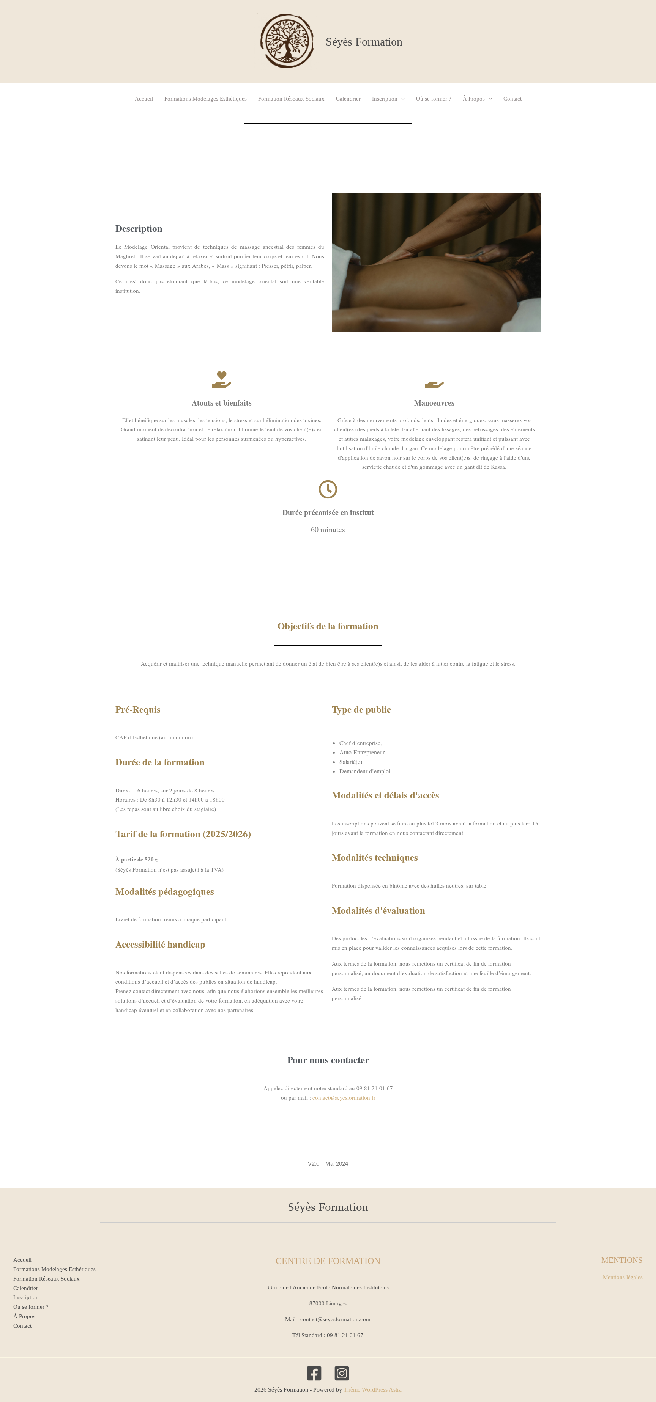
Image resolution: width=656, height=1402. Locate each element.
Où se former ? (433, 99)
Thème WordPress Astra (373, 1389)
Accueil (144, 99)
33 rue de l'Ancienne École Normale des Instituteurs (328, 1287)
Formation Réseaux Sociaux (291, 99)
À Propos (474, 99)
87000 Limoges (328, 1303)
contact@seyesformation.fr (343, 1097)
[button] (401, 98)
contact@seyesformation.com (335, 1319)
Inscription (384, 99)
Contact (512, 99)
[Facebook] (314, 1373)
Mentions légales (623, 1277)
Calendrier (348, 99)
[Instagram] (342, 1373)
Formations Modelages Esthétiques (205, 99)
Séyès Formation (364, 41)
